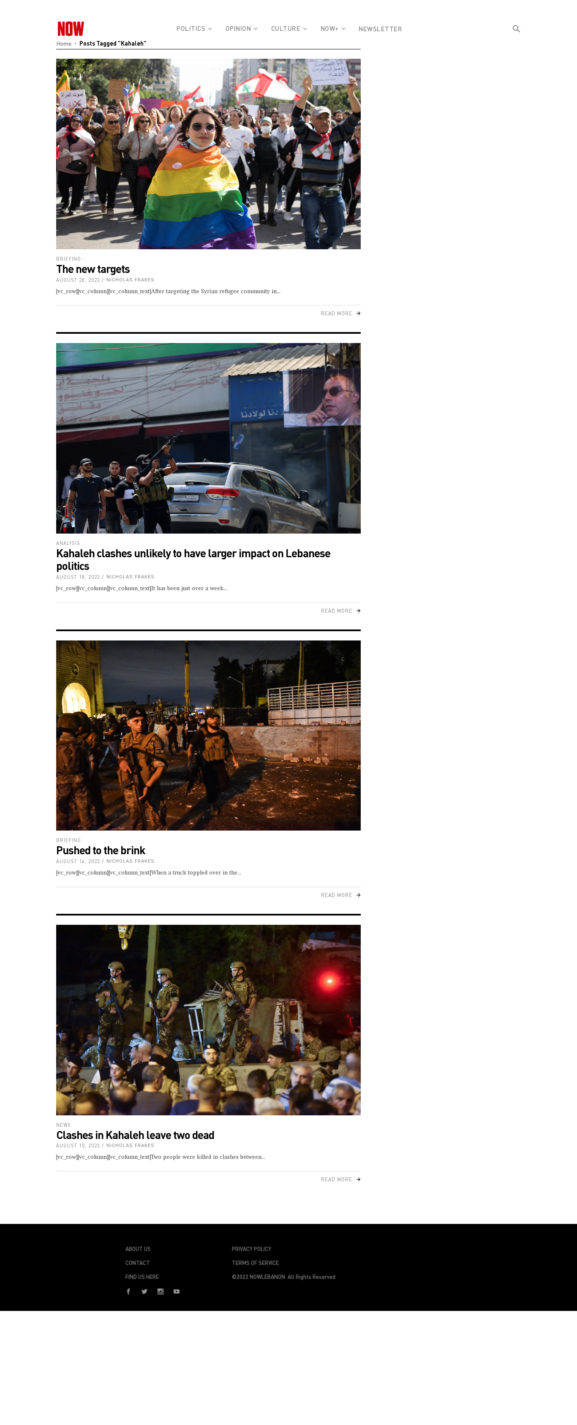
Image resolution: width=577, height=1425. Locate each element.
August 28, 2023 (78, 280)
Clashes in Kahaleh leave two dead (135, 1134)
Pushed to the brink (100, 849)
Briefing (68, 259)
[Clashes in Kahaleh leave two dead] (208, 1020)
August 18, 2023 (78, 577)
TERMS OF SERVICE (255, 1262)
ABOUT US (138, 1248)
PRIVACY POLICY (251, 1248)
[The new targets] (208, 154)
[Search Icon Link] (516, 44)
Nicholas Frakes (130, 280)
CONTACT (137, 1262)
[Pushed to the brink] (208, 735)
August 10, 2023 (78, 1145)
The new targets (93, 268)
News (63, 1125)
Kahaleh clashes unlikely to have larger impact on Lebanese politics (193, 559)
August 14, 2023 (78, 861)
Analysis (68, 543)
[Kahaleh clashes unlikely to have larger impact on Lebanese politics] (208, 438)
